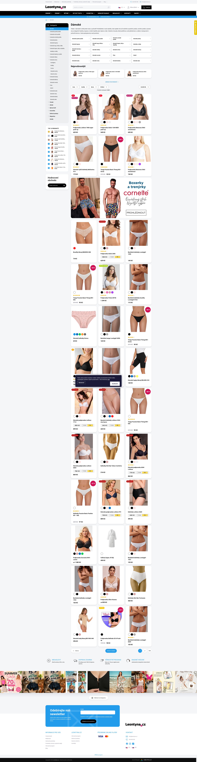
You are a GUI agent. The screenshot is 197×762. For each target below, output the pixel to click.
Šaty (51, 85)
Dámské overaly (54, 82)
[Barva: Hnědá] (110, 122)
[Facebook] (127, 743)
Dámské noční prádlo (55, 34)
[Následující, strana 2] (145, 651)
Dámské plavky (53, 40)
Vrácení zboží (48, 1)
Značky (51, 119)
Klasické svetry (54, 71)
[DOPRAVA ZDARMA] (111, 278)
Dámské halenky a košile (56, 54)
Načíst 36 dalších (111, 650)
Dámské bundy (53, 90)
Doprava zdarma (75, 741)
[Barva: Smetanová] (137, 122)
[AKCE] (111, 108)
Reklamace (56, 1)
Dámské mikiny (53, 57)
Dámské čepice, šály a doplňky (57, 48)
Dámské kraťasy (54, 76)
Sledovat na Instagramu (100, 697)
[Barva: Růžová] (107, 292)
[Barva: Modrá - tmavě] (77, 334)
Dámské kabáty (54, 96)
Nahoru (77, 650)
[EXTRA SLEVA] (111, 234)
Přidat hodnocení (53, 185)
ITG (117, 256)
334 (150, 650)
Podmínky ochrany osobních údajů (82, 1)
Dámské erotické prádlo (55, 37)
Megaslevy (52, 116)
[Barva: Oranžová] (82, 334)
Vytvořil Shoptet (136, 759)
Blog (105, 1)
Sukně (51, 88)
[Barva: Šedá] (140, 122)
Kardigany (53, 62)
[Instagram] (130, 743)
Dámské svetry (53, 59)
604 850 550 (132, 739)
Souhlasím (115, 383)
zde (109, 379)
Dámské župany (54, 42)
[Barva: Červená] (74, 248)
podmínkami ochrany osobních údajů (103, 716)
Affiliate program (98, 754)
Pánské (51, 102)
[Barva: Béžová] (107, 248)
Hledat (108, 7)
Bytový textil (53, 107)
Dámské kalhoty (54, 79)
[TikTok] (133, 743)
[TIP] (83, 362)
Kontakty (73, 743)
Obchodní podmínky (66, 1)
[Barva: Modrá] (74, 334)
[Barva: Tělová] (77, 122)
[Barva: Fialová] (140, 164)
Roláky (52, 65)
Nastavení (81, 382)
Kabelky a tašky (54, 51)
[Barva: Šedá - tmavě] (85, 334)
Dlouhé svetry (54, 74)
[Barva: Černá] (74, 122)
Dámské (52, 28)
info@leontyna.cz (133, 736)
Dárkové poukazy (54, 113)
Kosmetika (52, 110)
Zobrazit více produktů (111, 81)
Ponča (52, 68)
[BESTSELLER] (138, 108)
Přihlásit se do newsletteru (88, 721)
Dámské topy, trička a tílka (56, 45)
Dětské (51, 105)
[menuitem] (49, 13)
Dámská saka (53, 99)
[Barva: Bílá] (102, 122)
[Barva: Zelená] (80, 334)
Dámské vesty (53, 93)
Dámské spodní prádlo (55, 31)
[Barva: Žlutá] (137, 376)
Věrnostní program (96, 1)
